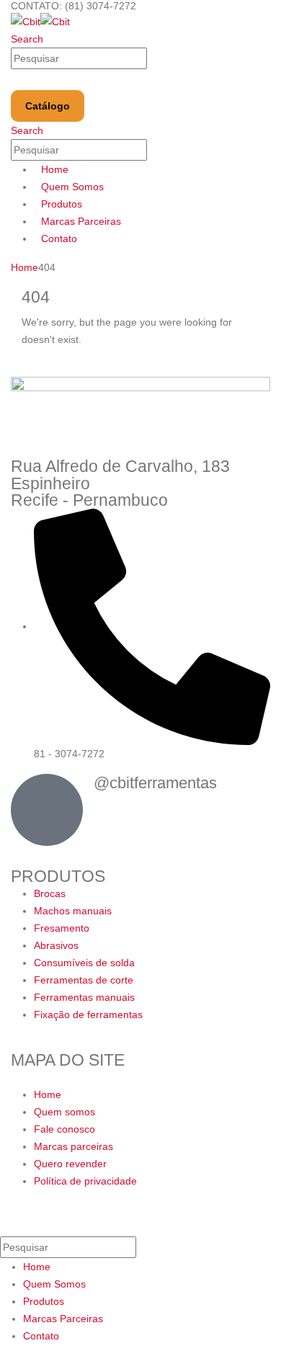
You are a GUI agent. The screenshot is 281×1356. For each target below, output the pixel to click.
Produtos (61, 204)
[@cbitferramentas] (47, 810)
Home (54, 169)
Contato (59, 238)
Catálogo (47, 106)
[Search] (155, 59)
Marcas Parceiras (81, 221)
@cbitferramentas (155, 783)
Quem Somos (72, 186)
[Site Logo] (40, 21)
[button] (27, 39)
